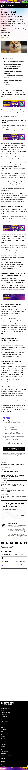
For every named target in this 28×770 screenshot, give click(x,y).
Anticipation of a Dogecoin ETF (12, 64)
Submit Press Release (6, 718)
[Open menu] (26, 5)
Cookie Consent (4, 721)
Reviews (3, 746)
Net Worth (3, 753)
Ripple (6, 482)
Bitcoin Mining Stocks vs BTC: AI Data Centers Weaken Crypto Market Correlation (12, 465)
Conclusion (7, 84)
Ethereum (3, 736)
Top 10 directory (4, 751)
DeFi (2, 731)
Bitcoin (2, 734)
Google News (4, 719)
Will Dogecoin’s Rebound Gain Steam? (14, 61)
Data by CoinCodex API (6, 755)
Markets (6, 494)
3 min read (4, 30)
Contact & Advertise (5, 712)
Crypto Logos (4, 744)
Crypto (2, 764)
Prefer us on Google (22, 29)
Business (3, 727)
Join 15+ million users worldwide (14, 449)
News (2, 9)
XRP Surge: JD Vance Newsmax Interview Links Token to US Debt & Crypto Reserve (12, 476)
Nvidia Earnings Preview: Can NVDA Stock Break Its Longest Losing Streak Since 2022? (13, 470)
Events (2, 748)
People (2, 763)
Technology (4, 729)
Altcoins (3, 738)
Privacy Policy (4, 714)
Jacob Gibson (4, 29)
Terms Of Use (4, 716)
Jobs (2, 749)
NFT (2, 733)
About (2, 710)
